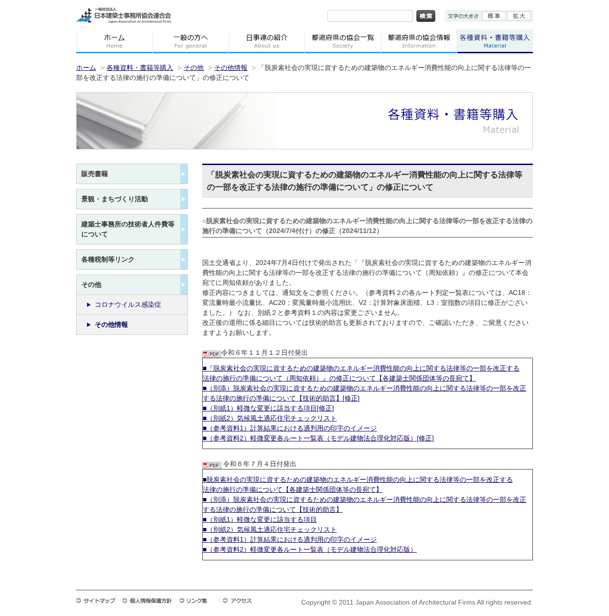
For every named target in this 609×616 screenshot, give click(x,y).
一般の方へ (190, 41)
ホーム (114, 41)
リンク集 (199, 600)
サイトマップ (99, 600)
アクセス (241, 600)
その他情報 (230, 67)
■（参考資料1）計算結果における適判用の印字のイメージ (290, 428)
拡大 (519, 15)
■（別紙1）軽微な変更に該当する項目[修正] (268, 408)
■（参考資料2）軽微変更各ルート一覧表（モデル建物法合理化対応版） (310, 549)
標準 (494, 15)
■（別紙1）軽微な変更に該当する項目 (260, 519)
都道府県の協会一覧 (342, 41)
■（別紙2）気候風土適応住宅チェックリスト (270, 418)
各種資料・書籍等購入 (140, 67)
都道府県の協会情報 (419, 41)
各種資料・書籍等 (495, 41)
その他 (194, 67)
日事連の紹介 (266, 41)
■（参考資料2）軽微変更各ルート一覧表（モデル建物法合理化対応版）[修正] (318, 438)
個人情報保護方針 (150, 600)
